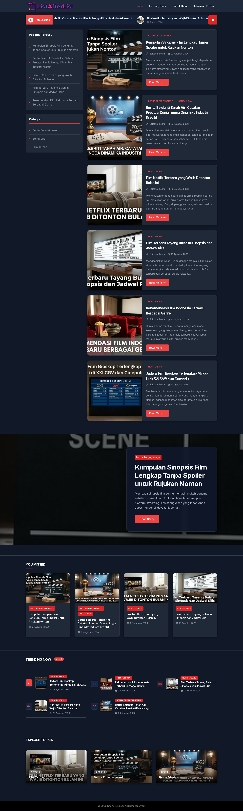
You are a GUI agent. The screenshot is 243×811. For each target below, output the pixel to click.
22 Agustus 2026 (139, 623)
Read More (155, 82)
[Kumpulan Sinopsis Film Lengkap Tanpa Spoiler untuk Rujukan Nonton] (48, 588)
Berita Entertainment (45, 130)
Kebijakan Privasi (203, 6)
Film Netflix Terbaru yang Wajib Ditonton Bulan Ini (132, 18)
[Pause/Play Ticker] (212, 20)
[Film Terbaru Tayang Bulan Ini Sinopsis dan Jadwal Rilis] (195, 588)
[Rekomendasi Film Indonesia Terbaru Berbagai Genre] (121, 684)
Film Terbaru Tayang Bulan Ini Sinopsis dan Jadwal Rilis (51, 90)
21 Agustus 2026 (187, 623)
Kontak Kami (179, 6)
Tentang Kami (157, 6)
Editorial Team (157, 53)
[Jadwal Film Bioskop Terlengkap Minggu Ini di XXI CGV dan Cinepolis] (56, 684)
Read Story (147, 519)
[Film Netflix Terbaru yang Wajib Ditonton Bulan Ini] (146, 588)
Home (139, 6)
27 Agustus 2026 (41, 627)
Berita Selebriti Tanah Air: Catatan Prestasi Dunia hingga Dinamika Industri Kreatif (53, 62)
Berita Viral (39, 138)
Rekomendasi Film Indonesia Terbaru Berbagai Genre (55, 102)
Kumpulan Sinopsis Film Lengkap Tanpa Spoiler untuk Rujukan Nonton (55, 48)
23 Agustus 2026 (90, 632)
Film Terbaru (40, 147)
